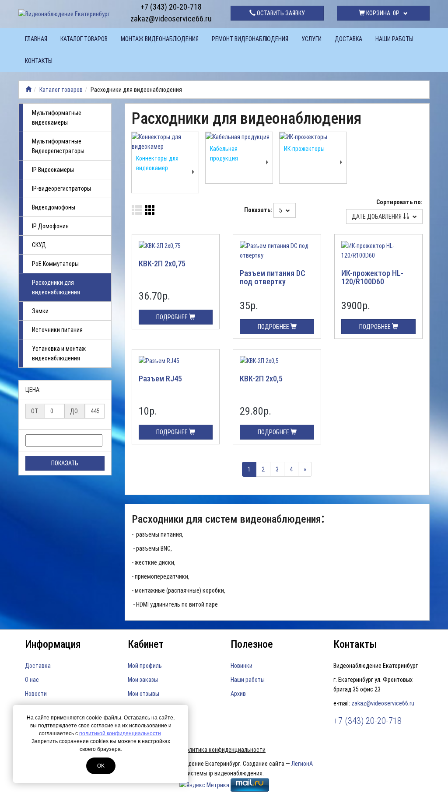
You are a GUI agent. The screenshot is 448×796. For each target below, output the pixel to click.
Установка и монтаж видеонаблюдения (59, 353)
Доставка (348, 38)
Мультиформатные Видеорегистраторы (58, 146)
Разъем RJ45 (160, 378)
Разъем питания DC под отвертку (272, 277)
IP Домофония (50, 226)
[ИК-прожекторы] (313, 137)
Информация (53, 644)
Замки (40, 310)
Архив (238, 693)
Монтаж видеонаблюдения (160, 38)
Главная (36, 38)
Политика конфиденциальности (224, 749)
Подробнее (172, 317)
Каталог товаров (84, 38)
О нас (32, 679)
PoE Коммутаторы (55, 263)
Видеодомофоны (53, 207)
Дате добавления (377, 216)
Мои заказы (143, 679)
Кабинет (146, 644)
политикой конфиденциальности (120, 733)
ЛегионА (302, 763)
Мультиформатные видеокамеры (56, 117)
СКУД (39, 244)
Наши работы (394, 38)
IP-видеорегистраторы (61, 188)
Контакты (38, 60)
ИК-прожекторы (304, 148)
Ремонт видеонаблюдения (250, 38)
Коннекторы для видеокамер (157, 163)
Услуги (311, 38)
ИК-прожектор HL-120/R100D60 (372, 277)
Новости (36, 693)
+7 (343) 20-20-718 (171, 6)
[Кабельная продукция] (239, 137)
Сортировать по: (399, 202)
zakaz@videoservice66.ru (171, 18)
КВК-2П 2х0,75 (162, 263)
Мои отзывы (143, 693)
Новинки (241, 665)
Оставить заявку (280, 13)
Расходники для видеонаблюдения (56, 287)
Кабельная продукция (224, 153)
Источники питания (57, 329)
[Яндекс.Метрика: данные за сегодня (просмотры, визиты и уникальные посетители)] (204, 785)
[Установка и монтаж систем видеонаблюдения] (28, 89)
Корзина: (382, 13)
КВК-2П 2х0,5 (261, 378)
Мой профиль (145, 665)
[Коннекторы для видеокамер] (165, 141)
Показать (64, 463)
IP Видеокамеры (53, 169)
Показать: (258, 209)
